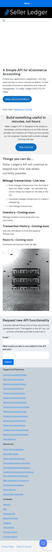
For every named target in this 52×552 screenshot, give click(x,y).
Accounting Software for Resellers (16, 463)
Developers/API (9, 514)
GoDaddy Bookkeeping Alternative (16, 468)
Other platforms (9, 439)
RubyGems (19, 109)
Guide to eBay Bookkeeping (14, 459)
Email (6, 337)
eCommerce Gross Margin (13, 485)
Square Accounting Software (14, 398)
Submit (8, 362)
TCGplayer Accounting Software (15, 430)
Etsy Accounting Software (13, 389)
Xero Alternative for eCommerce (15, 476)
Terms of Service (23, 547)
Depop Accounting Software (14, 425)
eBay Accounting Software (13, 379)
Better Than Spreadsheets (13, 449)
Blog (5, 509)
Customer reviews (10, 532)
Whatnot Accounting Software (15, 412)
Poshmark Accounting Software (15, 416)
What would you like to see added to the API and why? (24, 348)
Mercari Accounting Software (14, 421)
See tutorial (26, 147)
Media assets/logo (10, 518)
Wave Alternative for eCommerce (16, 481)
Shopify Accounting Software (14, 384)
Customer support (10, 537)
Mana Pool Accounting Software (15, 434)
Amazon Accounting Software (14, 375)
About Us (6, 504)
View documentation (17, 99)
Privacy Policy (8, 547)
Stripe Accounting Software (14, 393)
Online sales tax (9, 490)
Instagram (7, 523)
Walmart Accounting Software (15, 402)
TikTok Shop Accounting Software (16, 407)
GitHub (28, 109)
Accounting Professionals (13, 494)
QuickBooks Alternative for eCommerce (18, 472)
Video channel (8, 527)
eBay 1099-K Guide (10, 454)
